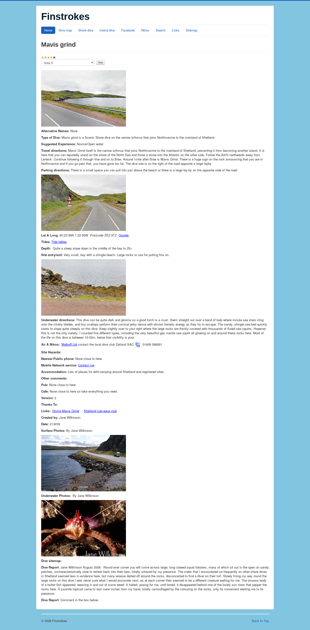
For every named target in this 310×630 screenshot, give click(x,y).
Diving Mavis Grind (65, 411)
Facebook (128, 30)
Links (175, 30)
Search (161, 30)
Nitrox (145, 30)
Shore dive (85, 30)
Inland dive (107, 30)
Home (48, 30)
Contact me (86, 365)
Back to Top (260, 620)
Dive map (65, 30)
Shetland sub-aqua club (100, 411)
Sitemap (191, 30)
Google (124, 235)
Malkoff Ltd (69, 344)
